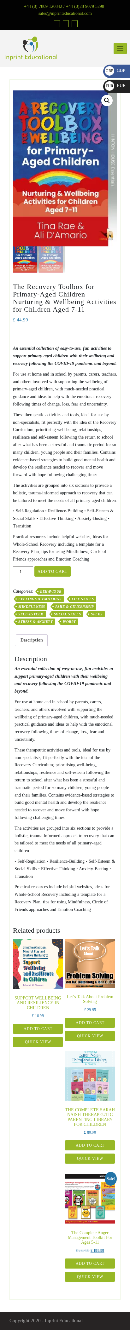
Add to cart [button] (38, 1029)
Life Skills (83, 599)
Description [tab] (32, 640)
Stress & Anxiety (35, 622)
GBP (115, 70)
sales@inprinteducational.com (65, 13)
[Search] (74, 23)
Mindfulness (31, 606)
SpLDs (97, 614)
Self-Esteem (31, 614)
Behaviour (51, 591)
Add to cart (53, 571)
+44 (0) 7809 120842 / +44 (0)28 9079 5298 (64, 6)
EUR (116, 85)
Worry (69, 622)
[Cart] (65, 23)
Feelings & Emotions (40, 599)
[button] (107, 100)
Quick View (38, 1042)
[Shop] (56, 23)
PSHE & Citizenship (74, 606)
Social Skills (67, 614)
